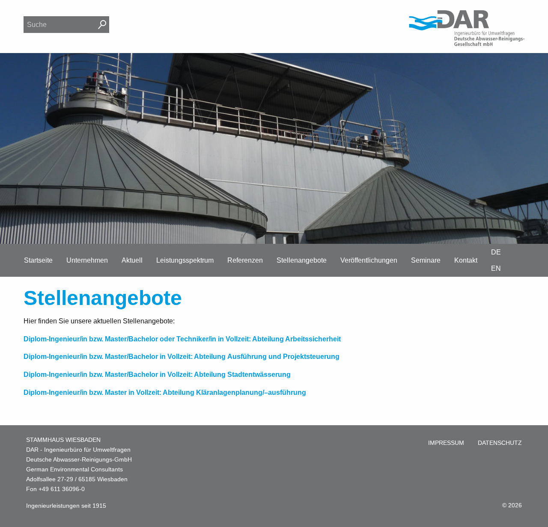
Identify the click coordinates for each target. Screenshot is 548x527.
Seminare (426, 260)
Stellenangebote (302, 260)
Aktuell (132, 260)
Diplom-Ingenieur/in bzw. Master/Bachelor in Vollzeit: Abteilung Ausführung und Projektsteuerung (182, 356)
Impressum (446, 442)
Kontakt (465, 260)
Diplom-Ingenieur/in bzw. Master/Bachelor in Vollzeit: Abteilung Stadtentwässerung (157, 374)
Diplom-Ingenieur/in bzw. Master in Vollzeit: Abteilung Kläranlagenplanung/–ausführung (165, 392)
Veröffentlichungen (368, 260)
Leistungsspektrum (185, 260)
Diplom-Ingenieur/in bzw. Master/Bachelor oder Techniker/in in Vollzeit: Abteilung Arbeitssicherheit (182, 339)
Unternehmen (87, 260)
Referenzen (245, 260)
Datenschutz (500, 442)
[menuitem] (446, 443)
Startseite (38, 260)
